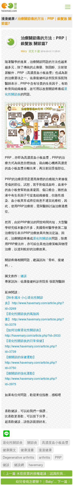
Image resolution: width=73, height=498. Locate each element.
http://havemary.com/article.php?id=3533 (33, 335)
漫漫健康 (8, 18)
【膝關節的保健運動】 (20, 357)
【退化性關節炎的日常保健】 (25, 340)
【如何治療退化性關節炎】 (23, 330)
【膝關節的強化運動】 (20, 373)
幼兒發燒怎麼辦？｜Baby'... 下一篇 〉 (44, 481)
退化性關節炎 (42, 238)
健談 (23, 276)
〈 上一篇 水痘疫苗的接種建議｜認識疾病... (33, 473)
